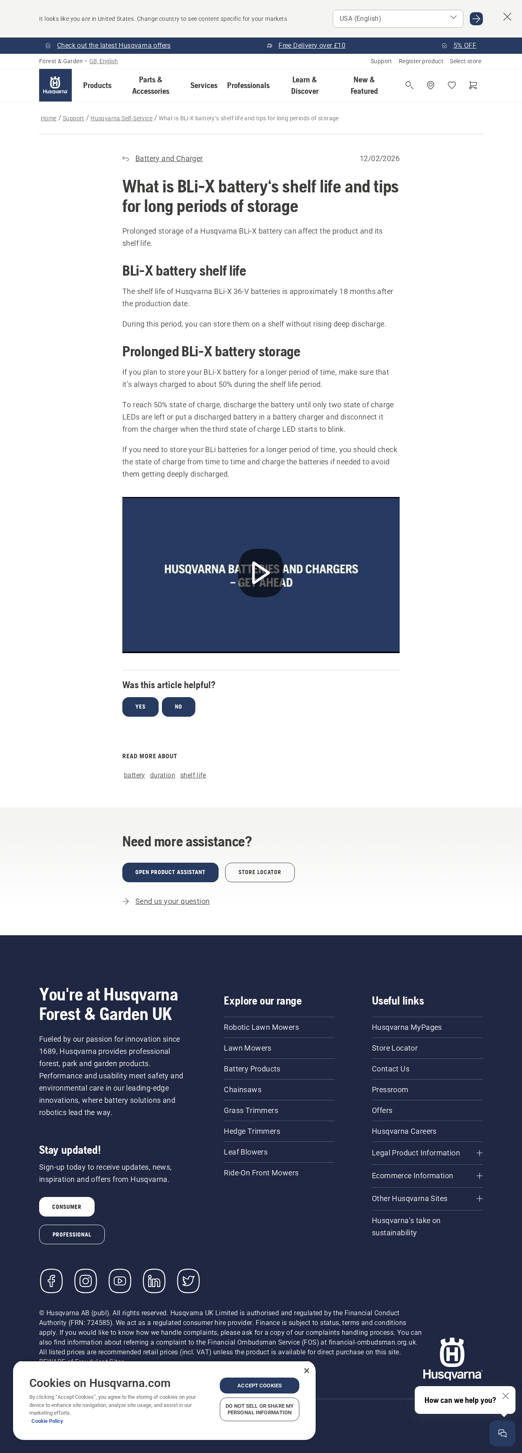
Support (381, 61)
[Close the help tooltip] (505, 1395)
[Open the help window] (502, 1433)
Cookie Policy (47, 1421)
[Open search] (409, 85)
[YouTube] (120, 1281)
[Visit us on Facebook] (51, 1281)
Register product (421, 61)
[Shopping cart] (473, 85)
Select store (465, 61)
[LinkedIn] (154, 1281)
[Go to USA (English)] (476, 18)
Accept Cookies (259, 1385)
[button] (97, 85)
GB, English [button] (103, 61)
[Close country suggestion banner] (507, 16)
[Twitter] (188, 1281)
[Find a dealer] (430, 85)
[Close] (306, 1370)
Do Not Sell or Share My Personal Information (260, 1409)
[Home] (55, 85)
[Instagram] (85, 1281)
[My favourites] (452, 85)
